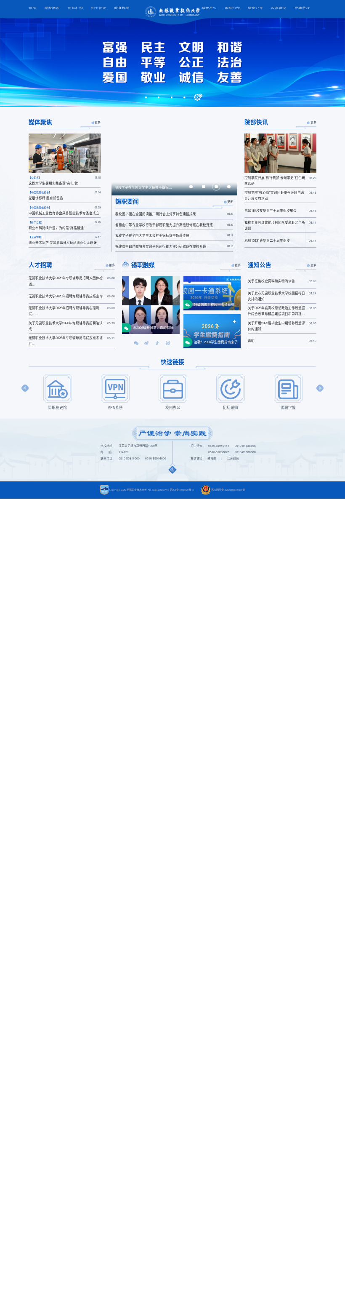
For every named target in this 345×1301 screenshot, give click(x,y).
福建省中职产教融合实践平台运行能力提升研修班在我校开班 (174, 246)
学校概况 (52, 8)
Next (320, 388)
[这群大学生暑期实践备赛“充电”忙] (65, 153)
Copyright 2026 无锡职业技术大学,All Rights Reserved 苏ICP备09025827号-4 (151, 490)
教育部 (211, 458)
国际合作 (232, 8)
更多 (98, 122)
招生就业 (98, 8)
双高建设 (278, 8)
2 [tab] (159, 97)
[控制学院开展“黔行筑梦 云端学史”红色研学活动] (280, 153)
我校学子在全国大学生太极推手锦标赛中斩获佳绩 (174, 235)
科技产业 (209, 8)
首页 (32, 8)
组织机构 (75, 8)
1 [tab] (147, 97)
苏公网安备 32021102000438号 (228, 490)
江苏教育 (233, 458)
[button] (135, 342)
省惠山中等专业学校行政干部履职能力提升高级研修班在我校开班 (174, 224)
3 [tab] (172, 97)
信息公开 (255, 8)
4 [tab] (185, 97)
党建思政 (302, 8)
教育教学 (121, 8)
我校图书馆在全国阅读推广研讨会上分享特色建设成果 (174, 213)
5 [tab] (198, 97)
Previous (25, 388)
